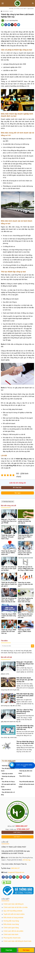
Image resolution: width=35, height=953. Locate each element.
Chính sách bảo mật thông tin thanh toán (17, 941)
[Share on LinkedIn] (18, 24)
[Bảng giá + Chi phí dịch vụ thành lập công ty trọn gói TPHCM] (9, 666)
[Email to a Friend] (12, 24)
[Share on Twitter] (8, 24)
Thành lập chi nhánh (7, 773)
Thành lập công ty (6, 765)
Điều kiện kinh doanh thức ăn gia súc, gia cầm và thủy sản (25, 679)
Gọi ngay (26, 950)
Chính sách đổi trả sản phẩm (13, 931)
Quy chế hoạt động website (13, 911)
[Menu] (2, 3)
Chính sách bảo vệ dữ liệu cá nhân (16, 907)
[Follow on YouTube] (27, 877)
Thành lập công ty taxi (8, 501)
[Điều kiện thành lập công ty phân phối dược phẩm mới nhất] (9, 698)
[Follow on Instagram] (6, 877)
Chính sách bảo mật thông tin (14, 904)
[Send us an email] (13, 877)
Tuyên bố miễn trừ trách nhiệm (14, 914)
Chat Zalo (9, 950)
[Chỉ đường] (26, 860)
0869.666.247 (21, 826)
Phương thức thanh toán (12, 938)
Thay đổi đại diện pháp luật (26, 781)
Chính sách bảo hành (11, 934)
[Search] (33, 3)
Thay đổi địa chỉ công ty (8, 781)
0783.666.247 (23, 829)
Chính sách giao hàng (11, 927)
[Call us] (17, 877)
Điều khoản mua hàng (11, 924)
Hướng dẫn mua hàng (11, 921)
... (9, 674)
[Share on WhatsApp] (2, 24)
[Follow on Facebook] (3, 877)
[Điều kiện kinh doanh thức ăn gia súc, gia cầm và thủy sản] (9, 682)
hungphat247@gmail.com (16, 872)
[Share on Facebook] (5, 24)
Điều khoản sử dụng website (13, 917)
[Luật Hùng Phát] (17, 3)
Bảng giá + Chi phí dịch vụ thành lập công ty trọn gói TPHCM (25, 663)
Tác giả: (11, 20)
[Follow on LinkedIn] (24, 877)
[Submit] (32, 645)
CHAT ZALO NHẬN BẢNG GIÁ (24, 765)
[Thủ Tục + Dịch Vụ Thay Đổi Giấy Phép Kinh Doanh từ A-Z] (9, 714)
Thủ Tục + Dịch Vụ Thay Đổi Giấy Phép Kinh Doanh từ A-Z (25, 711)
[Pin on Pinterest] (15, 24)
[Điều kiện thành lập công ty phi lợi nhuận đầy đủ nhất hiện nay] (9, 730)
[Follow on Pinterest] (20, 877)
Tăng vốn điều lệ (6, 789)
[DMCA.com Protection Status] (6, 882)
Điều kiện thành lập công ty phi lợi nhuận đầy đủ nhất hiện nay (25, 727)
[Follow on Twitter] (10, 877)
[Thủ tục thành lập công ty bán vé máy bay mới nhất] (9, 745)
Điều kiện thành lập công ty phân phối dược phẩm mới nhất (25, 695)
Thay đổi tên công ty (24, 776)
